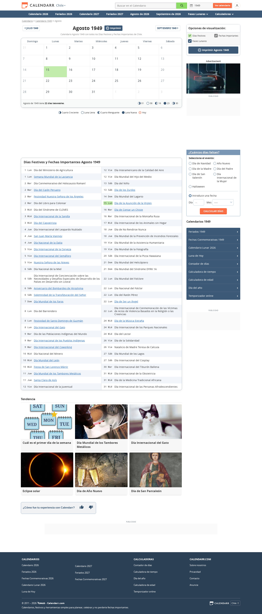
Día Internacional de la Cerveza (52, 249)
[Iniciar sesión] (237, 5)
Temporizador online (201, 295)
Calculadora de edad (201, 279)
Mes (209, 202)
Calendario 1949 (43, 20)
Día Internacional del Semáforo (52, 256)
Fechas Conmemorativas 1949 (206, 239)
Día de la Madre (201, 168)
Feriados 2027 (114, 14)
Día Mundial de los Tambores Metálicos (57, 373)
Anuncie (194, 585)
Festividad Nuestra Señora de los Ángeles (58, 196)
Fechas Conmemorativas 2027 (91, 579)
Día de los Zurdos (124, 190)
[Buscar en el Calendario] (181, 5)
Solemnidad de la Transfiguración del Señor (60, 295)
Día (191, 202)
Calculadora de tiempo (202, 271)
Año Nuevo (223, 163)
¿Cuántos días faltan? (204, 152)
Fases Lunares (199, 41)
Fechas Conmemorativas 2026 (37, 578)
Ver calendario (222, 5)
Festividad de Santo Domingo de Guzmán (58, 320)
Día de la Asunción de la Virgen (133, 203)
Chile (60, 5)
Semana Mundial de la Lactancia (53, 176)
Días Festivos (199, 35)
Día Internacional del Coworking (53, 347)
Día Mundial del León (46, 360)
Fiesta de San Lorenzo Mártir (51, 367)
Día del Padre (225, 168)
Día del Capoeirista (45, 223)
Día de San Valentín (198, 175)
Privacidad (195, 571)
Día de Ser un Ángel (126, 301)
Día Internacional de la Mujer (227, 177)
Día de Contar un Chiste (128, 209)
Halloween (198, 186)
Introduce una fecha (204, 195)
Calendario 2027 (89, 14)
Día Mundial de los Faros (48, 301)
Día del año (195, 287)
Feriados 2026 (63, 14)
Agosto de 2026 (139, 14)
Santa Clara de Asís (45, 380)
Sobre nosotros (198, 565)
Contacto (194, 578)
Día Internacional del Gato (49, 327)
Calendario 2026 (38, 14)
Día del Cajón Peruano (47, 190)
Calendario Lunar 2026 (202, 247)
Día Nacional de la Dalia (48, 242)
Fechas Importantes (228, 35)
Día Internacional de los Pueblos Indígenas (59, 340)
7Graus (41, 603)
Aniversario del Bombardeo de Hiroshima (58, 288)
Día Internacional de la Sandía (52, 216)
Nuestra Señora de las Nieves (51, 262)
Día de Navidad (201, 163)
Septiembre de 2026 (168, 14)
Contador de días (199, 263)
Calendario (27, 20)
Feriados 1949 (197, 231)
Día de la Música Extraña (129, 320)
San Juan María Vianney (48, 236)
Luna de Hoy (196, 255)
